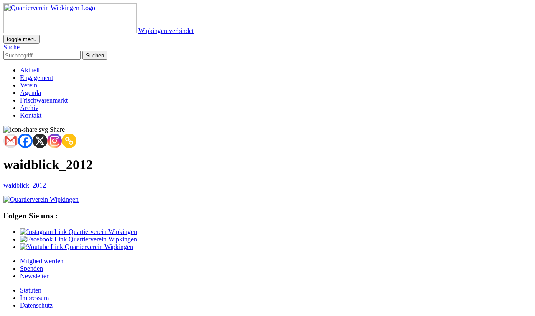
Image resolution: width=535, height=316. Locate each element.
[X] (40, 141)
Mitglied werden (42, 261)
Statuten (30, 290)
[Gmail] (10, 141)
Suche (11, 47)
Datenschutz (36, 305)
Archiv (29, 107)
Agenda (30, 92)
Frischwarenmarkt (44, 100)
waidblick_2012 (24, 185)
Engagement (36, 77)
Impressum (34, 297)
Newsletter (34, 276)
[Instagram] (54, 141)
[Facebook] (25, 141)
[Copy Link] (69, 141)
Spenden (31, 268)
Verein (28, 85)
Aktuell (30, 70)
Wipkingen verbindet (166, 30)
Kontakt (30, 115)
